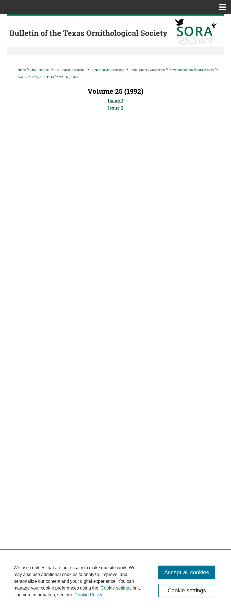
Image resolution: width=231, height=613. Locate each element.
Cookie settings (116, 588)
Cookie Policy (88, 594)
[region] (115, 581)
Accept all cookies (186, 572)
